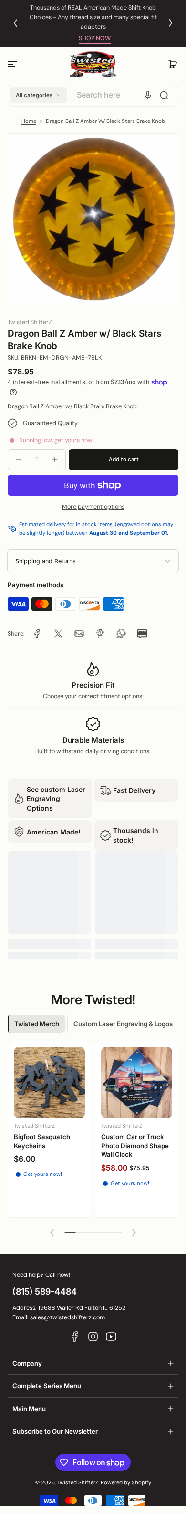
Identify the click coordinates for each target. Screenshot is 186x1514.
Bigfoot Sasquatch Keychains (42, 1141)
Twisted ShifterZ (77, 1482)
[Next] (170, 23)
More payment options (93, 507)
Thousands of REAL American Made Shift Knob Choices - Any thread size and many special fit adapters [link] (93, 17)
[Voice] (147, 95)
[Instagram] (93, 1336)
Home (28, 121)
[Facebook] (75, 1336)
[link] (37, 633)
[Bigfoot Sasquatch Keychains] (49, 1082)
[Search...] (164, 95)
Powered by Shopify (126, 1482)
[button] (172, 64)
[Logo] (93, 64)
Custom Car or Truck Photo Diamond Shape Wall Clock (135, 1145)
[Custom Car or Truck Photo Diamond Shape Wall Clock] (136, 1082)
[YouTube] (111, 1336)
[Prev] (15, 23)
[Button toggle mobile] (13, 64)
